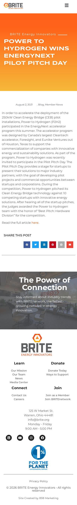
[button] (66, 5)
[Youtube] (20, 438)
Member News (54, 104)
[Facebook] (42, 438)
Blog (41, 104)
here (35, 222)
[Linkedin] (9, 438)
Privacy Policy (38, 481)
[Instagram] (31, 438)
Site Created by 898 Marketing (38, 498)
